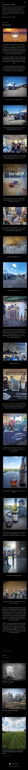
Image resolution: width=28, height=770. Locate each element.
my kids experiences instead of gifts (13, 46)
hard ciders (21, 334)
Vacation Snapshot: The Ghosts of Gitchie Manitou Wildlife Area (13, 751)
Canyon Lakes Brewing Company (11, 403)
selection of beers (19, 158)
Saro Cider (21, 227)
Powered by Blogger (15, 763)
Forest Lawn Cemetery (10, 710)
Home (3, 17)
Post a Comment (6, 657)
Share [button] (3, 649)
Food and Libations (8, 650)
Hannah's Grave (8, 682)
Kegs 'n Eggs (20, 629)
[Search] (25, 2)
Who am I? (8, 17)
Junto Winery (22, 534)
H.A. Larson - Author (8, 4)
